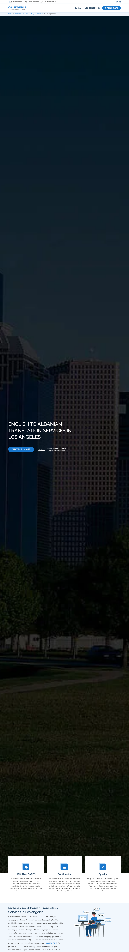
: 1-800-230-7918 (16, 2)
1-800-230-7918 (50, 943)
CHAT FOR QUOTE (111, 8)
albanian (40, 14)
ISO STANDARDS (26, 874)
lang (32, 14)
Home (10, 14)
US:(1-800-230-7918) (92, 8)
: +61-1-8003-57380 (48, 2)
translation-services (21, 14)
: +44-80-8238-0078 (32, 2)
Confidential (64, 874)
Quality (103, 874)
